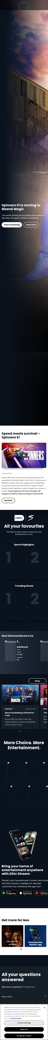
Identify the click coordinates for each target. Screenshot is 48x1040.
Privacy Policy (16, 1018)
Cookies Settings (24, 1023)
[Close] (44, 1007)
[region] (24, 1022)
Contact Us (29, 987)
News (37, 681)
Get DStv (38, 224)
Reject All (24, 1029)
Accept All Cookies (24, 1036)
